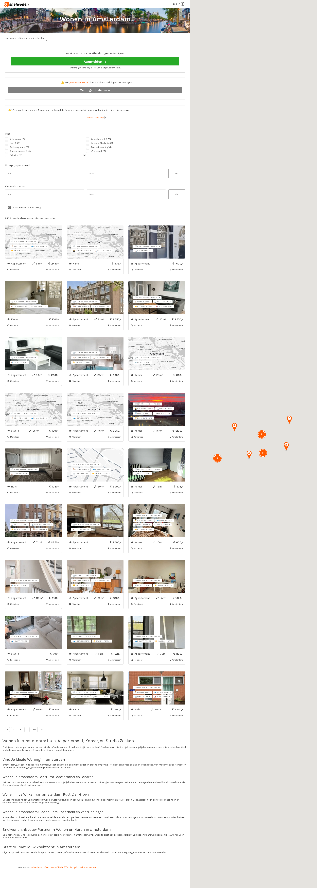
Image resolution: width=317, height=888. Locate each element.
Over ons (49, 867)
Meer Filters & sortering (27, 207)
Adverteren (37, 867)
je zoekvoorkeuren (79, 82)
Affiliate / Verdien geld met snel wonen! (75, 867)
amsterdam (33, 740)
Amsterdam (39, 38)
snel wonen (24, 867)
